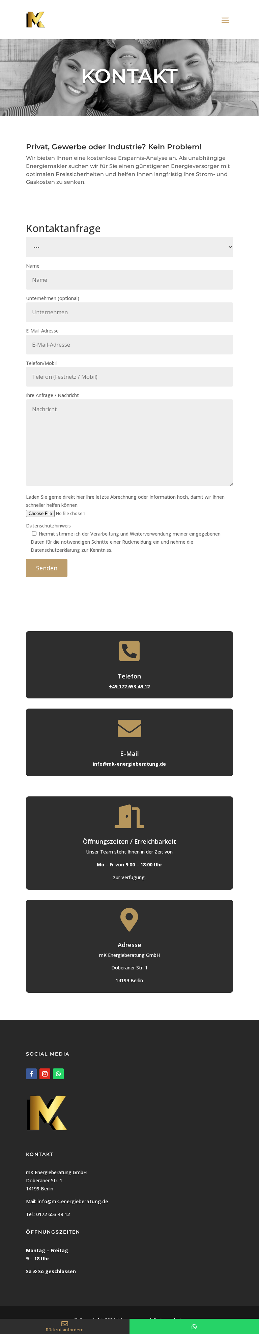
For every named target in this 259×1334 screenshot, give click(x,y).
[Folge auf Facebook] (31, 1073)
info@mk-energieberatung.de (129, 764)
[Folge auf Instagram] (44, 1073)
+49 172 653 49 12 (129, 686)
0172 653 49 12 (53, 1214)
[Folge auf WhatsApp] (58, 1073)
